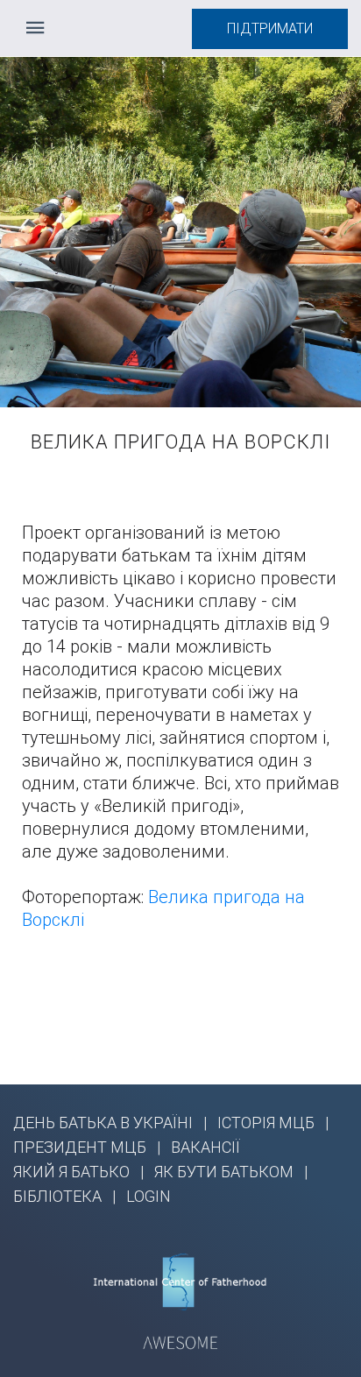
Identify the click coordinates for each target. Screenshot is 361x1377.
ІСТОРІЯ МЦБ (266, 1122)
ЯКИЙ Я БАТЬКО (71, 1171)
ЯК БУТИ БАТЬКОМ (224, 1171)
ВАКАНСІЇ (205, 1147)
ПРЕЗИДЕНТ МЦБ (79, 1147)
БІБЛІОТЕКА (57, 1196)
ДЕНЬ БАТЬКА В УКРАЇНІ (103, 1122)
